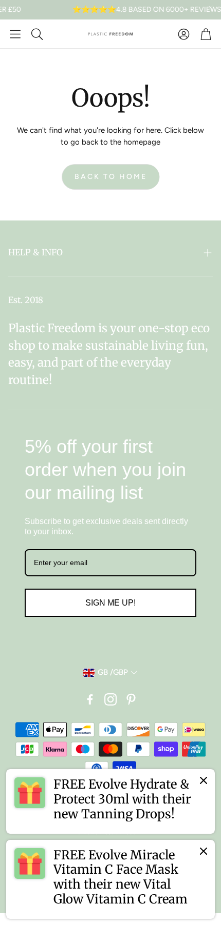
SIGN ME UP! (110, 602)
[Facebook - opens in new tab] (90, 699)
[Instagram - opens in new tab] (110, 699)
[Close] (203, 780)
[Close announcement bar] (210, 7)
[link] (110, 801)
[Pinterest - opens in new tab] (131, 699)
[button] (15, 34)
